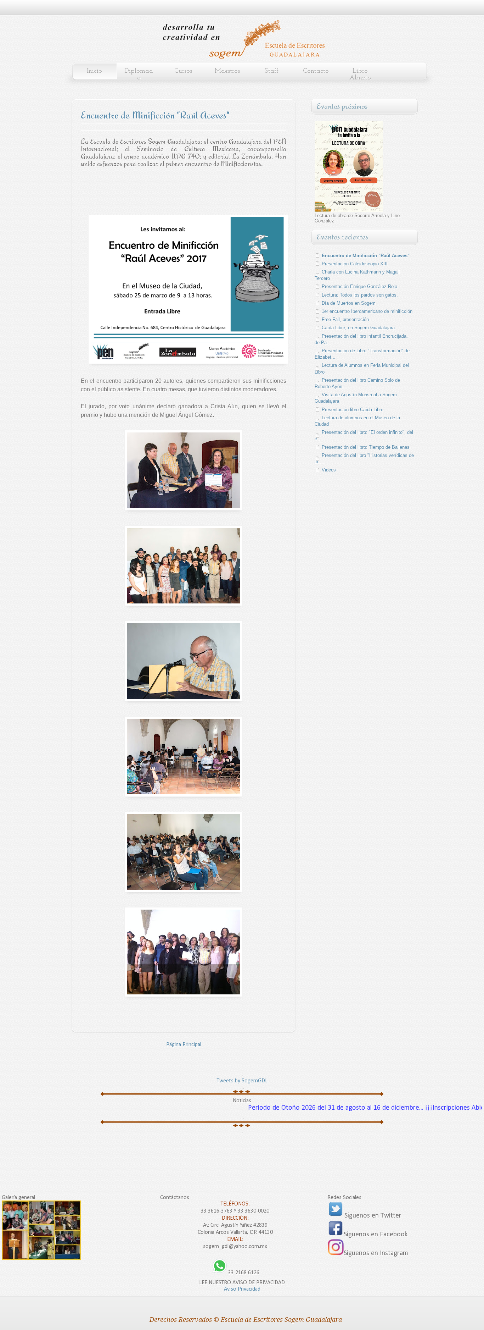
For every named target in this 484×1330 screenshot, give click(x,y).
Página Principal (183, 1045)
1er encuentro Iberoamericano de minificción (367, 311)
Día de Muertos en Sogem (349, 303)
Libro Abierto (360, 74)
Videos (329, 470)
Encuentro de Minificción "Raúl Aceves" (366, 255)
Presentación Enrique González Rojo (359, 286)
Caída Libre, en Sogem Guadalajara (358, 327)
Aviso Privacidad (242, 1289)
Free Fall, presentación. (346, 319)
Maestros (227, 71)
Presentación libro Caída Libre (352, 409)
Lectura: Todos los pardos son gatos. (360, 295)
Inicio (94, 71)
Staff (271, 71)
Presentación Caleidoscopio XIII (355, 263)
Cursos (183, 71)
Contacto (316, 71)
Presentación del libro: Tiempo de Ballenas (366, 447)
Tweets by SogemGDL (242, 1081)
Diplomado (138, 74)
